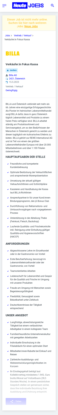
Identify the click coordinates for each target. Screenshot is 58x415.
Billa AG (13, 75)
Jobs (7, 35)
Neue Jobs (31, 26)
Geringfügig (11, 90)
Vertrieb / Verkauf (22, 35)
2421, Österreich (17, 78)
